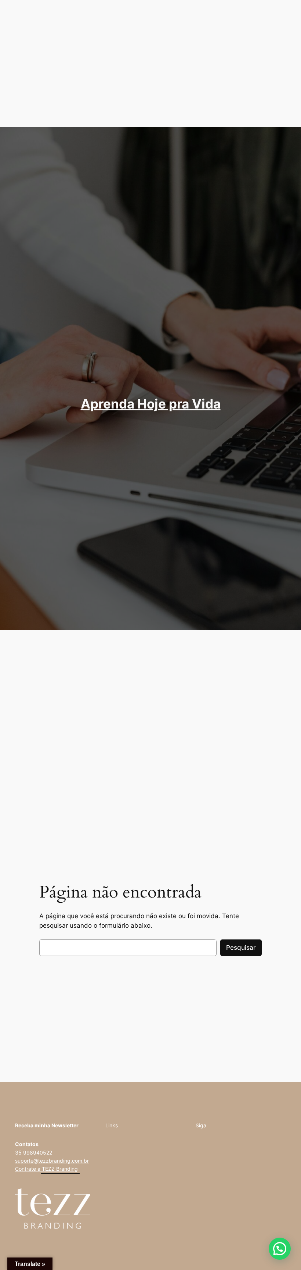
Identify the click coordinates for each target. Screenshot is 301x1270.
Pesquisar (241, 947)
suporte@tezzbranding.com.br (52, 1160)
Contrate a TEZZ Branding (46, 1169)
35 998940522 (33, 1152)
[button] (280, 1249)
